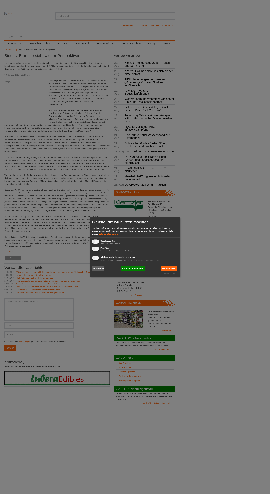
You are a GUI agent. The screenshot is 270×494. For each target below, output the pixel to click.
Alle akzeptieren (169, 268)
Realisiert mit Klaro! (170, 273)
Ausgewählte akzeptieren (133, 268)
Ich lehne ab (98, 268)
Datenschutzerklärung (108, 234)
